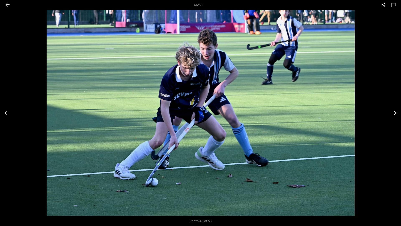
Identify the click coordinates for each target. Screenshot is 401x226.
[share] (383, 5)
